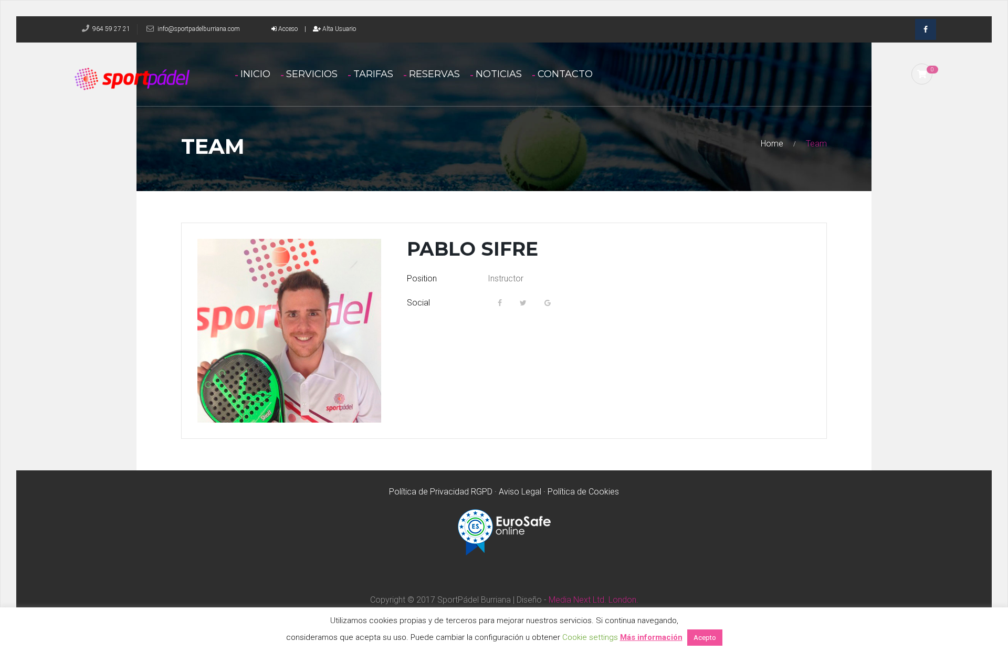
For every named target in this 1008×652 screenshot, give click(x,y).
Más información (651, 637)
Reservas (434, 74)
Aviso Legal (520, 492)
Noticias (499, 74)
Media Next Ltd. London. (592, 600)
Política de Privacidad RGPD (440, 492)
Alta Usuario (338, 29)
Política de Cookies (583, 492)
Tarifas (373, 74)
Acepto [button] (705, 638)
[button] (921, 74)
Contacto (565, 74)
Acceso (287, 29)
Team (816, 144)
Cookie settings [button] (590, 637)
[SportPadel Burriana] (151, 80)
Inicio (255, 74)
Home (772, 144)
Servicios (312, 74)
